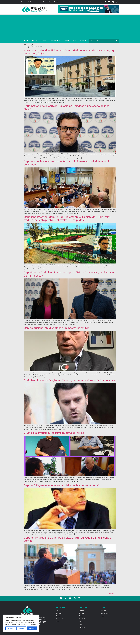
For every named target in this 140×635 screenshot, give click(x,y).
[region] (21, 623)
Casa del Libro (47, 2)
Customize (10, 628)
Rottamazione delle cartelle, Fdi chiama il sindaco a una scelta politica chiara (66, 107)
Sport (74, 40)
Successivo (112, 593)
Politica (43, 40)
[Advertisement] (70, 26)
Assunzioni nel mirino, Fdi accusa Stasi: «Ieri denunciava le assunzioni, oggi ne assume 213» (70, 52)
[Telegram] (113, 1)
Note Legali (103, 610)
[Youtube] (109, 1)
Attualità (25, 40)
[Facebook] (101, 1)
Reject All (21, 628)
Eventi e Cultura (55, 40)
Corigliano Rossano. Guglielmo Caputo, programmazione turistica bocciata (69, 380)
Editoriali (66, 40)
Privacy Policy (104, 613)
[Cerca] (116, 41)
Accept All (31, 628)
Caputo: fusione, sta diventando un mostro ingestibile (57, 328)
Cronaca (35, 40)
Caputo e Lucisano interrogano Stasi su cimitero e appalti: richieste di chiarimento (66, 163)
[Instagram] (117, 1)
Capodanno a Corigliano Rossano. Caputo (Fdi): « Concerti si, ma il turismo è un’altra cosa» (69, 274)
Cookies (102, 616)
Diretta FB (83, 40)
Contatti (56, 2)
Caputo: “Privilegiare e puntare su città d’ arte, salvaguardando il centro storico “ (67, 539)
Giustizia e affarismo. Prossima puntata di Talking (54, 432)
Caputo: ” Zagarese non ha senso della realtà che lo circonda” (61, 485)
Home (23, 2)
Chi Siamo (30, 2)
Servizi (38, 2)
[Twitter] (105, 1)
